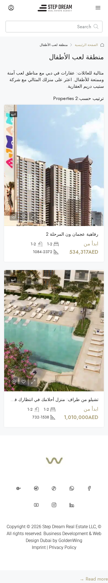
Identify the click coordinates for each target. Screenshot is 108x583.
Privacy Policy (62, 547)
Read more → (93, 579)
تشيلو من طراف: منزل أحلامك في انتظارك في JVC (50, 399)
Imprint (39, 547)
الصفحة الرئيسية (86, 44)
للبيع (13, 114)
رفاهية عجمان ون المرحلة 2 (72, 234)
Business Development (65, 533)
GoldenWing (70, 540)
